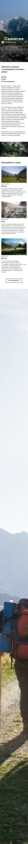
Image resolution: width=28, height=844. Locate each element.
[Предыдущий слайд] (0, 626)
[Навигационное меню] (26, 42)
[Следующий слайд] (27, 626)
